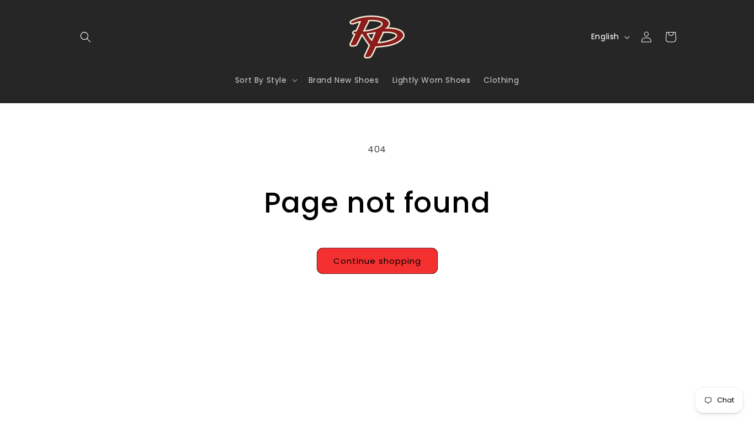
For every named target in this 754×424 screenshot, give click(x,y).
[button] (85, 37)
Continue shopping (377, 261)
